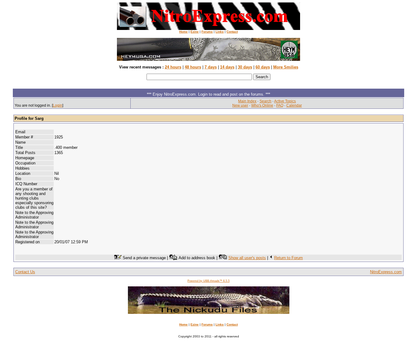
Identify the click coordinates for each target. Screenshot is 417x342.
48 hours (193, 67)
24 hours (173, 67)
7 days (211, 67)
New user (240, 105)
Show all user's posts (247, 258)
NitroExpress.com (386, 272)
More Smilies (285, 67)
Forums (207, 31)
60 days (263, 67)
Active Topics (285, 101)
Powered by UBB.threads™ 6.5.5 (208, 280)
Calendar (294, 105)
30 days (245, 67)
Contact (232, 31)
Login (57, 105)
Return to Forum (288, 258)
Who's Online (262, 105)
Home (183, 31)
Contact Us (25, 272)
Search (265, 101)
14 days (227, 67)
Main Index (247, 101)
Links (220, 31)
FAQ (279, 105)
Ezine (194, 31)
